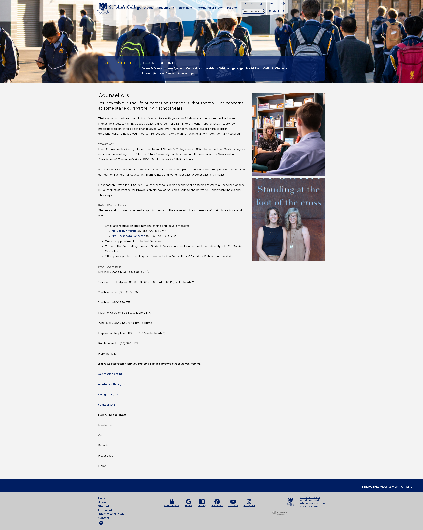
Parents (232, 7)
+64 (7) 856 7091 (309, 506)
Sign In (188, 506)
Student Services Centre (158, 73)
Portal (273, 3)
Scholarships (185, 73)
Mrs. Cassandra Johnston (128, 236)
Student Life (165, 7)
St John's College (310, 498)
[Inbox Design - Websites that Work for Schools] (280, 513)
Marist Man (253, 68)
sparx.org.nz (106, 404)
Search (249, 3)
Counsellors (194, 68)
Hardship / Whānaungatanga (224, 68)
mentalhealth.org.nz (111, 384)
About (148, 7)
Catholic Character (276, 68)
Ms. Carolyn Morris (124, 231)
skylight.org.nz (108, 394)
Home (102, 498)
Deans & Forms (152, 68)
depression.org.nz (110, 374)
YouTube (233, 506)
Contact (274, 11)
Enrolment (185, 7)
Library (202, 506)
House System (174, 68)
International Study (209, 7)
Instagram (249, 506)
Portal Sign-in (171, 506)
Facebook (217, 506)
